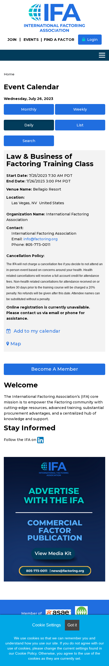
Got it (72, 625)
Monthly (29, 109)
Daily (28, 125)
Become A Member (54, 369)
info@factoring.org (40, 239)
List (80, 125)
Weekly (80, 109)
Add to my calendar (36, 331)
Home (9, 74)
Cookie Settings (46, 625)
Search (29, 141)
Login (92, 39)
